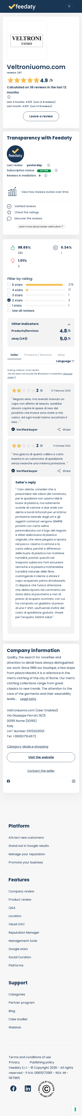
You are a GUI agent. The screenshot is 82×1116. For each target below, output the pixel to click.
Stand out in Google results (29, 846)
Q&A (12, 908)
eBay (61, 355)
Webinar (15, 1027)
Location (15, 916)
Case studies (18, 1019)
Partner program (22, 1002)
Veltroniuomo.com (36, 67)
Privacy (14, 1062)
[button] (41, 192)
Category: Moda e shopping (27, 746)
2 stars (17, 300)
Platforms (16, 965)
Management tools (23, 941)
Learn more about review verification (40, 226)
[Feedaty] (22, 7)
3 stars (17, 295)
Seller (14, 355)
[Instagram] (73, 781)
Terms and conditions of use (30, 1057)
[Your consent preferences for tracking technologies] (75, 1109)
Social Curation (20, 957)
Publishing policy (42, 1062)
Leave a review (41, 116)
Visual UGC (17, 924)
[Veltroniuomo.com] (26, 41)
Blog (12, 1011)
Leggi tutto (28, 699)
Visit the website (41, 757)
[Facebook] (8, 781)
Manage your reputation (27, 854)
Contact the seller (41, 771)
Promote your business (26, 862)
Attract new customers (26, 837)
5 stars (17, 285)
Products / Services (38, 355)
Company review (21, 891)
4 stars (17, 290)
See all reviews (23, 310)
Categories (17, 994)
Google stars (18, 949)
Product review (20, 899)
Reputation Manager (24, 932)
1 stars (17, 305)
